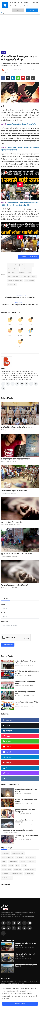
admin (3, 369)
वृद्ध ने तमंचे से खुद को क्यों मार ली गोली (11, 522)
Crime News (17, 869)
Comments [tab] (5, 598)
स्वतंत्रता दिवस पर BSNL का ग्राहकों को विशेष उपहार (26, 703)
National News (6, 869)
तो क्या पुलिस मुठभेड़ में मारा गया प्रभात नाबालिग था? (15, 459)
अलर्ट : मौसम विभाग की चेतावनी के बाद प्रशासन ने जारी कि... (27, 672)
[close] (37, 986)
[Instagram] (14, 923)
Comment (4, 621)
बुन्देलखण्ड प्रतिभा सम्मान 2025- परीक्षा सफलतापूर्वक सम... (25, 810)
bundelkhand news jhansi (15, 265)
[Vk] (29, 928)
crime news (11, 273)
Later (23, 10)
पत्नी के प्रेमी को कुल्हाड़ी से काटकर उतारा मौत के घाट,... (26, 836)
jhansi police (21, 273)
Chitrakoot (5, 853)
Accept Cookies (20, 1004)
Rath (17, 865)
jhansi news (29, 265)
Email (3, 613)
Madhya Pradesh (29, 869)
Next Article (19, 302)
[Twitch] (24, 928)
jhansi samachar (25, 269)
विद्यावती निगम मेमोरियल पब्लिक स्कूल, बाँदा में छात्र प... (25, 682)
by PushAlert (6, 11)
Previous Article (21, 295)
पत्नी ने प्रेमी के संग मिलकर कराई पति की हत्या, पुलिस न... (17, 427)
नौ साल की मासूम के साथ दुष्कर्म (28, 276)
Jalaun (24, 865)
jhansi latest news (13, 269)
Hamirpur (31, 861)
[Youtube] (29, 923)
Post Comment (8, 645)
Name (3, 605)
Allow (34, 10)
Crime (4, 865)
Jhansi (11, 865)
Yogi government (17, 874)
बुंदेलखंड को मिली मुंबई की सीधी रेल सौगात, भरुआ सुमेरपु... (26, 944)
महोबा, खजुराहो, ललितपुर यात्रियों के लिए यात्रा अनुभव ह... (25, 955)
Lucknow (22, 861)
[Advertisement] (20, 30)
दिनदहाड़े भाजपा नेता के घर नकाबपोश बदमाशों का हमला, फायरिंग (18, 830)
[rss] (3, 933)
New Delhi (5, 874)
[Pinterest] (14, 928)
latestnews (20, 857)
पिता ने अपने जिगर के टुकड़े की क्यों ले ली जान (14, 490)
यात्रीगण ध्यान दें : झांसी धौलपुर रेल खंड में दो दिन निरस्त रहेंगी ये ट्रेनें (20, 305)
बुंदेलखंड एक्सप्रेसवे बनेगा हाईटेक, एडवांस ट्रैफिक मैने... (26, 966)
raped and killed (29, 280)
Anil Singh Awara (5, 430)
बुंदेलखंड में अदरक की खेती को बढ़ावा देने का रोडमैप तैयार (22, 124)
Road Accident (29, 874)
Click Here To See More (27, 257)
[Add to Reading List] (33, 78)
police (29, 273)
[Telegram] (8, 928)
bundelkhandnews (7, 857)
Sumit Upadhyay (5, 524)
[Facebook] (3, 923)
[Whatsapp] (24, 923)
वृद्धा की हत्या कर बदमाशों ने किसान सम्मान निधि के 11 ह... (17, 554)
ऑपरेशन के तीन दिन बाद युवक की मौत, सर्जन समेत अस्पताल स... (25, 662)
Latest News (13, 861)
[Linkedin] (19, 928)
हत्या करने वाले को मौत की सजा (15, 280)
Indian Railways (6, 878)
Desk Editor (18, 665)
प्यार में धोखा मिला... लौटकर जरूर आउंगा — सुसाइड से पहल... (25, 821)
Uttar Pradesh (30, 857)
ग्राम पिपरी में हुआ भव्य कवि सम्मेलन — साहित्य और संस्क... (26, 800)
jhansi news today (13, 276)
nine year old (11, 284)
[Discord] (3, 928)
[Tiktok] (19, 923)
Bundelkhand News (17, 853)
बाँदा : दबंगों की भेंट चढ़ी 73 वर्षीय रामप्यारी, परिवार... (25, 692)
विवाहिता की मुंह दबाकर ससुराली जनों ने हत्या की (14, 585)
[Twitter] (8, 923)
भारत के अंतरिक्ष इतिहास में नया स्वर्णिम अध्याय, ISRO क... (26, 790)
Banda (4, 861)
